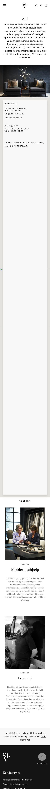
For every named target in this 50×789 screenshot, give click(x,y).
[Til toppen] (42, 757)
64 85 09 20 (15, 111)
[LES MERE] (25, 642)
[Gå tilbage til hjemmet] (25, 5)
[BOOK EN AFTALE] (25, 533)
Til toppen (42, 763)
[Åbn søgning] (36, 5)
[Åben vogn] (46, 5)
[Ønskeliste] (41, 5)
